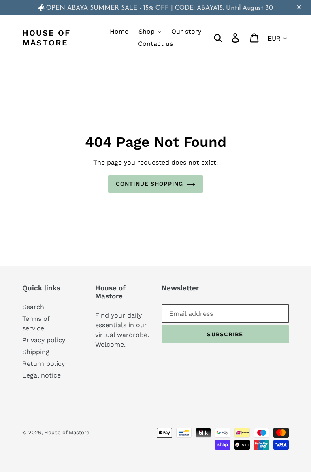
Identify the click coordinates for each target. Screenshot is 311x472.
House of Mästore (46, 37)
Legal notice (41, 375)
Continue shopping (149, 183)
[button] (300, 7)
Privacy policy (43, 340)
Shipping (35, 352)
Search (33, 307)
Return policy (43, 363)
